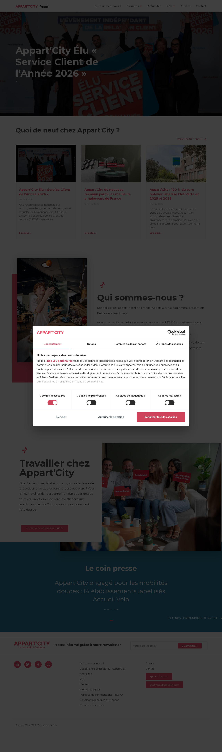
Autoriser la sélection (111, 416)
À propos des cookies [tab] (169, 343)
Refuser (61, 416)
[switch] (91, 402)
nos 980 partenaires (60, 360)
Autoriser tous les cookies (161, 416)
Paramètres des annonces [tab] (130, 343)
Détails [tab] (91, 343)
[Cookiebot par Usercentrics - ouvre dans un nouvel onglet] (170, 332)
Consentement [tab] (52, 343)
